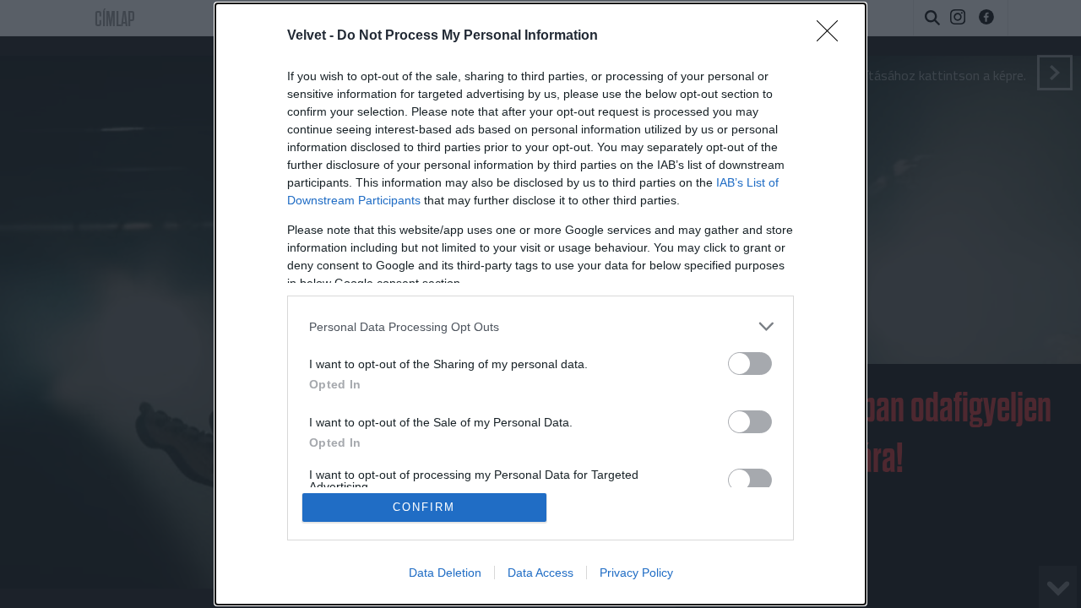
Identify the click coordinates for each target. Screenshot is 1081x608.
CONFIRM (424, 507)
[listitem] (540, 326)
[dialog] (540, 304)
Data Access (540, 572)
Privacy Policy (636, 572)
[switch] (750, 363)
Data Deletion (445, 572)
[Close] (833, 36)
